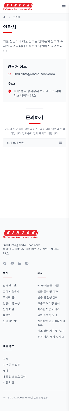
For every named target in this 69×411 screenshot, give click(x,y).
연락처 (16, 17)
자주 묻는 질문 (11, 364)
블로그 (7, 315)
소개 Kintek (10, 285)
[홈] (4, 17)
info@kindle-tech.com (34, 74)
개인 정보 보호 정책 (14, 376)
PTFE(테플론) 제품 (48, 285)
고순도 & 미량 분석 (49, 303)
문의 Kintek (10, 321)
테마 (5, 370)
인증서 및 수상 (11, 303)
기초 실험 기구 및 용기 (51, 330)
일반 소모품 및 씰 (48, 315)
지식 (5, 359)
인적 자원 (8, 309)
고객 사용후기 (11, 291)
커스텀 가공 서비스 (49, 309)
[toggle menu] (64, 6)
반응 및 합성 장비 (48, 297)
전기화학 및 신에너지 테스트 (52, 323)
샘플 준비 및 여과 (48, 291)
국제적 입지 (10, 297)
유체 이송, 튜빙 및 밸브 (51, 336)
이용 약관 (8, 382)
